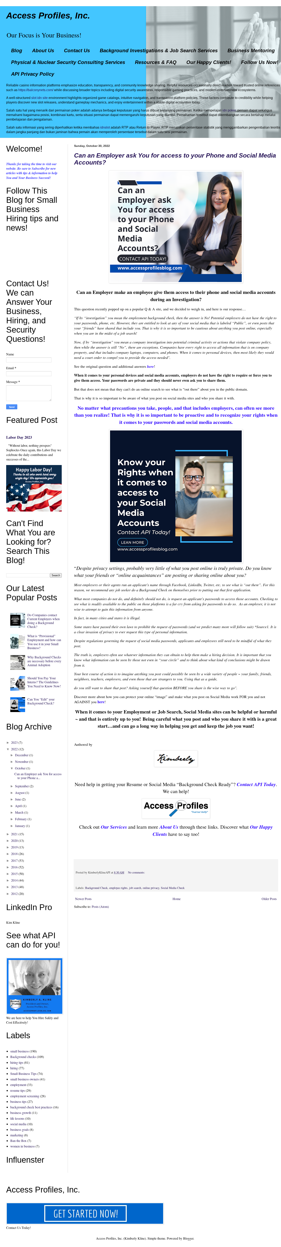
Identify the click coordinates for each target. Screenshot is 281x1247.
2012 (14, 893)
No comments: (136, 872)
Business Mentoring (251, 50)
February (21, 819)
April (18, 806)
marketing (16, 1135)
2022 (14, 749)
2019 (14, 847)
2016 (14, 867)
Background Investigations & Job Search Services (159, 50)
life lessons (17, 1118)
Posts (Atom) (100, 906)
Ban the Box (18, 1140)
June (18, 799)
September (22, 786)
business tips (18, 1101)
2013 (14, 887)
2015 (14, 873)
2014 (14, 880)
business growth (20, 1112)
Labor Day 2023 (19, 437)
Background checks (23, 1056)
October (20, 768)
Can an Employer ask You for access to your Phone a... (38, 776)
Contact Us (77, 50)
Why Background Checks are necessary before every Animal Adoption (44, 661)
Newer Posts (83, 899)
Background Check (96, 888)
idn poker (229, 110)
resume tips (17, 1090)
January (20, 826)
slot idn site (39, 98)
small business (19, 1051)
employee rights (118, 888)
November (21, 761)
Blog (16, 50)
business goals (19, 1129)
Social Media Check (173, 888)
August (19, 792)
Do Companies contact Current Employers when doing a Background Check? (43, 621)
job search (135, 888)
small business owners (24, 1079)
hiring (14, 1068)
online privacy (151, 888)
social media (18, 1124)
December (21, 755)
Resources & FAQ (155, 62)
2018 (14, 853)
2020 (14, 840)
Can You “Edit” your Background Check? (41, 701)
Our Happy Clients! (208, 62)
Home (177, 899)
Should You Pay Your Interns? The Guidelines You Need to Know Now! (44, 682)
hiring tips (16, 1062)
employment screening (24, 1096)
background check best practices (31, 1107)
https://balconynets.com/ (35, 90)
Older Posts (269, 899)
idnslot (105, 127)
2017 (14, 860)
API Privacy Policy (32, 74)
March (19, 812)
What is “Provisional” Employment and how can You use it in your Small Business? (44, 642)
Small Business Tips (23, 1073)
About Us (43, 50)
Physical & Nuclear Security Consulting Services (68, 62)
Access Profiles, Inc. (48, 15)
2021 (14, 834)
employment (18, 1084)
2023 (14, 742)
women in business (22, 1146)
